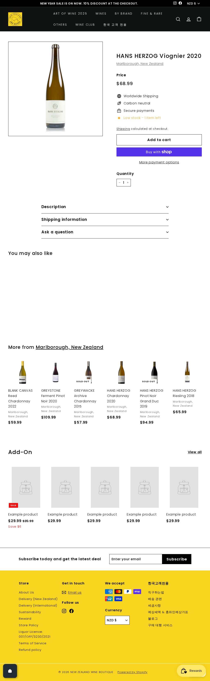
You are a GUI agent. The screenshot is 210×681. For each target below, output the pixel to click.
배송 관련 (155, 599)
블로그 (153, 618)
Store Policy (28, 625)
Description (53, 207)
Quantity (125, 173)
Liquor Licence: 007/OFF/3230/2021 (34, 634)
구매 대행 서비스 (160, 625)
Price (121, 75)
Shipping (123, 129)
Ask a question (57, 232)
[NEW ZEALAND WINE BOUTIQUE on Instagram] (64, 610)
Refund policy (30, 650)
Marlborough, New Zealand (139, 63)
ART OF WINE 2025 (70, 13)
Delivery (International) (38, 605)
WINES (101, 13)
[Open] (10, 671)
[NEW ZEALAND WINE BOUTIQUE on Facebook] (71, 610)
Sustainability (30, 612)
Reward (25, 618)
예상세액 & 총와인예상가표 (168, 612)
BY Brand (124, 13)
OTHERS (60, 25)
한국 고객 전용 (115, 25)
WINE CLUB (85, 25)
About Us (26, 592)
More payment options (159, 162)
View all (195, 452)
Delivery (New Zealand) (38, 599)
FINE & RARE (152, 13)
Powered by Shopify (132, 672)
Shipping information (64, 219)
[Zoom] (55, 89)
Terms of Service (33, 643)
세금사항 (154, 605)
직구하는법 (156, 592)
